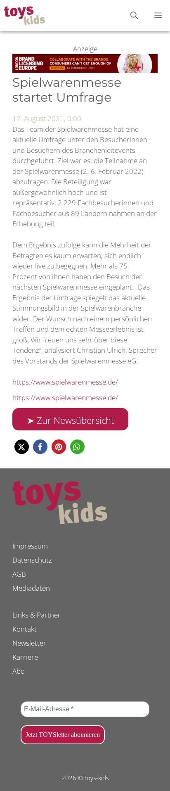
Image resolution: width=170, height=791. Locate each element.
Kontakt (24, 629)
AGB (19, 574)
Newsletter (29, 643)
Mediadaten (31, 588)
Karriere (25, 657)
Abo (18, 671)
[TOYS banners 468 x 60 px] (85, 70)
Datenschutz (32, 560)
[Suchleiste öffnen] (134, 15)
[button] (21, 446)
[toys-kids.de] (24, 15)
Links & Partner (36, 615)
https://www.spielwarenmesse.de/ (65, 382)
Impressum (30, 546)
